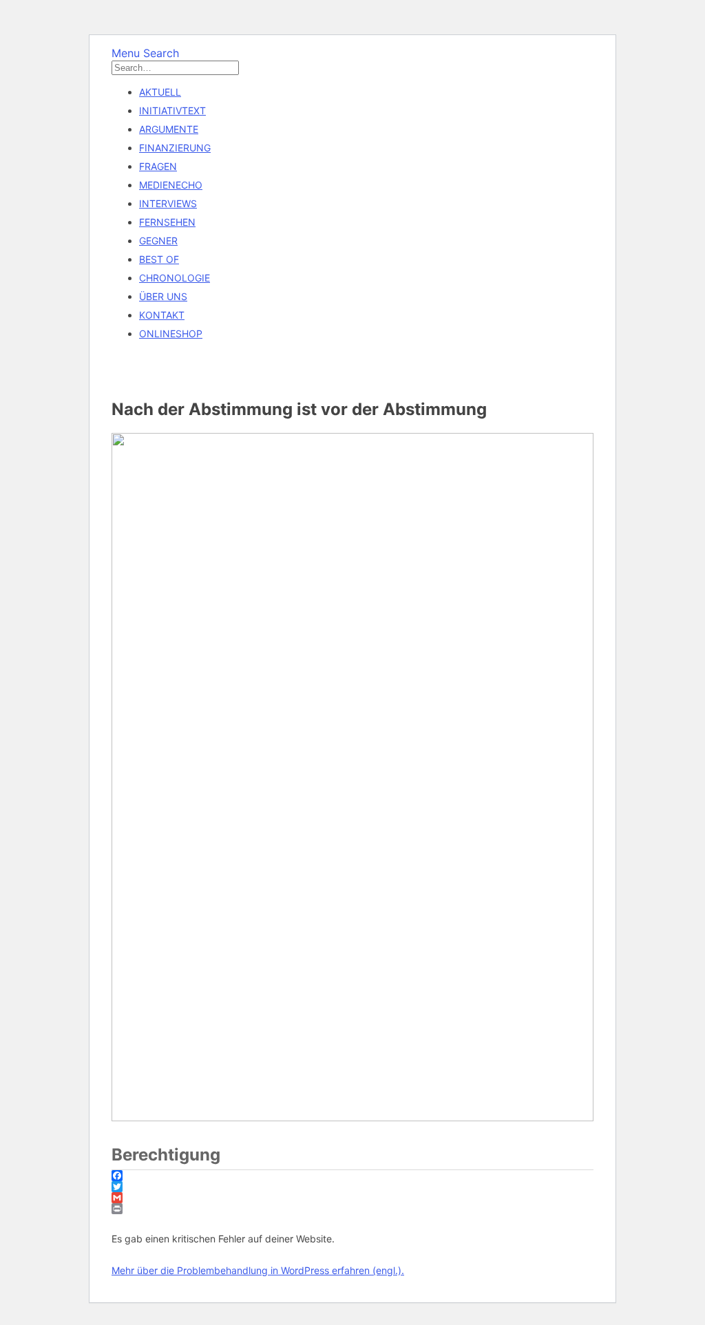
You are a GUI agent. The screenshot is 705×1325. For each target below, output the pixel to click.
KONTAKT (162, 315)
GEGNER (158, 240)
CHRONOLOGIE (174, 278)
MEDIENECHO (170, 185)
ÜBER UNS (163, 296)
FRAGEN (158, 166)
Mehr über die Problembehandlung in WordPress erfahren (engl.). (258, 1270)
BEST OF (159, 259)
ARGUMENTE (168, 129)
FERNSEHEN (167, 222)
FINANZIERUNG (175, 147)
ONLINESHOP (170, 333)
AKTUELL (160, 92)
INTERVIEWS (168, 203)
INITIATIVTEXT (172, 110)
